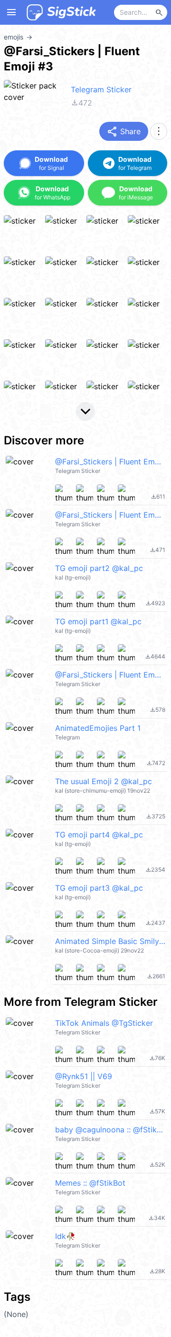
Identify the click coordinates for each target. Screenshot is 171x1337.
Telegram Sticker (101, 89)
